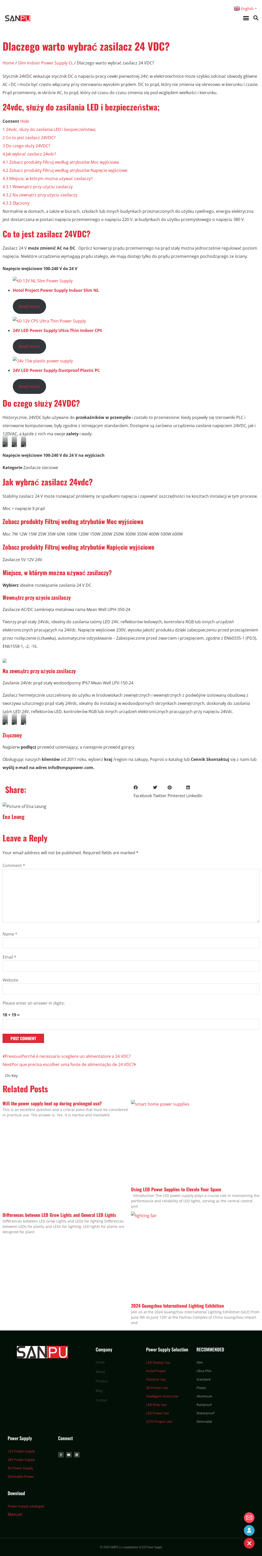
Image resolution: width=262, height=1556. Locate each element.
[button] (246, 18)
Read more (29, 306)
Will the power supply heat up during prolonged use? (52, 1103)
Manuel (15, 1514)
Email (9, 957)
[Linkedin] (77, 1455)
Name (10, 934)
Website (10, 980)
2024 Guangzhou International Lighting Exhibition (177, 1305)
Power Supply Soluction (167, 1349)
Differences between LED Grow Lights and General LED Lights (59, 1215)
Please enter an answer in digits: (34, 1003)
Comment (14, 865)
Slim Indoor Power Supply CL (45, 63)
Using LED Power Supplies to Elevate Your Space (176, 1189)
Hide (24, 121)
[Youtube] (69, 1455)
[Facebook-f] (61, 1455)
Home (8, 63)
